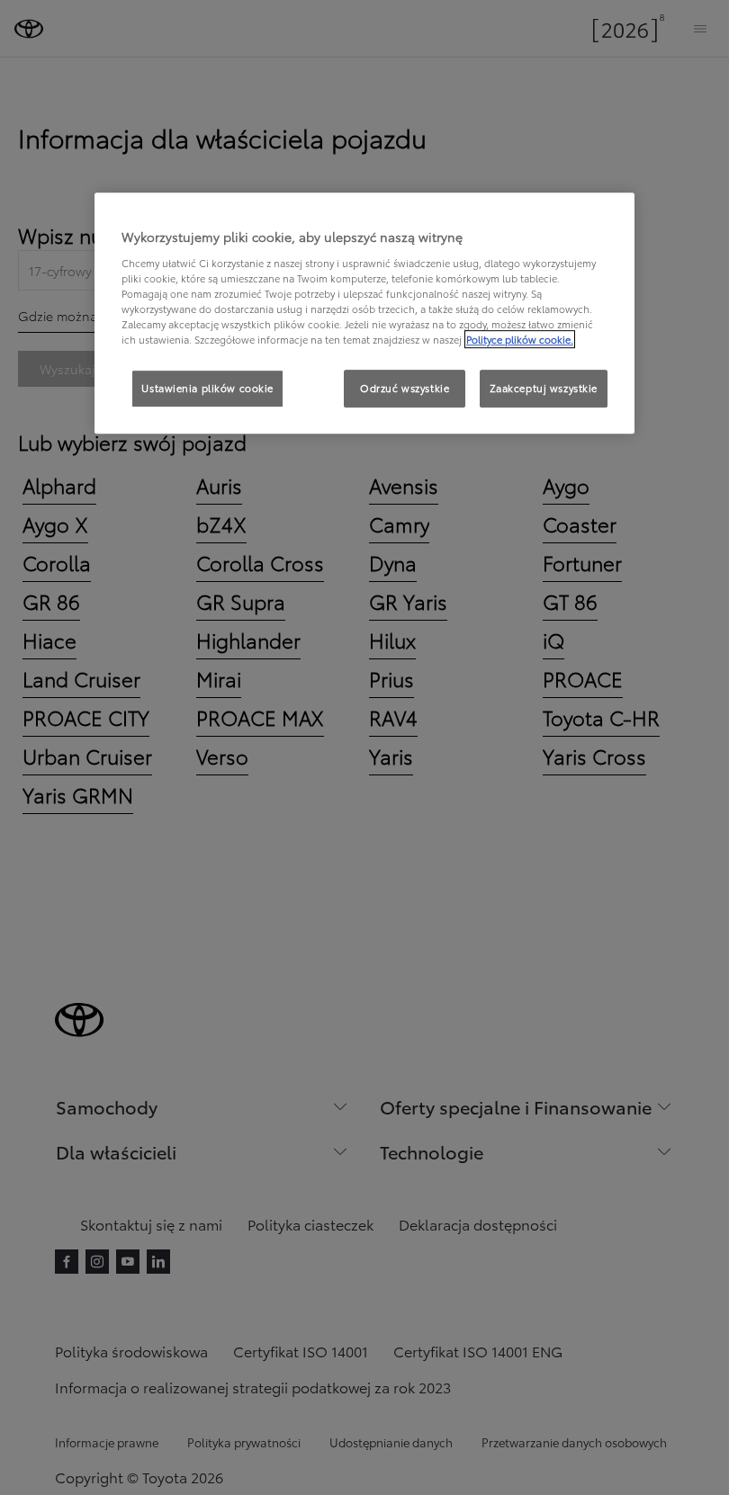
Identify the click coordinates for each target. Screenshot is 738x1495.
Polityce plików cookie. (519, 339)
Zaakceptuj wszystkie (544, 387)
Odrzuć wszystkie (404, 387)
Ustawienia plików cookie (207, 387)
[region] (364, 313)
